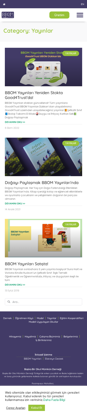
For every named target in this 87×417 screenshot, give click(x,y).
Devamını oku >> (15, 122)
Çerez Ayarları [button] (15, 408)
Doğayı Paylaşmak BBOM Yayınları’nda (42, 182)
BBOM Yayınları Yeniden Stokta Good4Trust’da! (34, 95)
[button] (79, 14)
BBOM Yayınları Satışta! (26, 263)
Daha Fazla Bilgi (54, 400)
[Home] (4, 4)
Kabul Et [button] (36, 407)
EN (82, 4)
